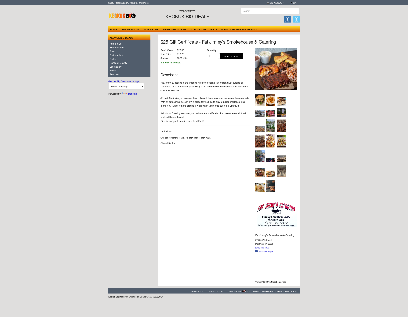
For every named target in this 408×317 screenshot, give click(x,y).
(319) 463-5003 (262, 247)
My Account (277, 2)
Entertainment (117, 47)
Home (113, 29)
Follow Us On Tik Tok (286, 291)
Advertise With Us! (174, 29)
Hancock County (118, 62)
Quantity (211, 50)
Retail (113, 70)
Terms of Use (216, 291)
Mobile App (151, 29)
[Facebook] (287, 19)
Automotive (115, 43)
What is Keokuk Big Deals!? (239, 29)
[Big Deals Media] (244, 291)
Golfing (113, 59)
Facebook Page (265, 251)
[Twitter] (296, 19)
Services (114, 74)
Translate (132, 93)
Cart (296, 2)
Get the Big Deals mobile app (123, 81)
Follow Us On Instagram (260, 291)
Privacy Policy (199, 291)
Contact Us (198, 29)
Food (112, 51)
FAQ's (213, 29)
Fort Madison (116, 55)
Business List (130, 29)
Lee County (116, 66)
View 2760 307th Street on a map (270, 281)
